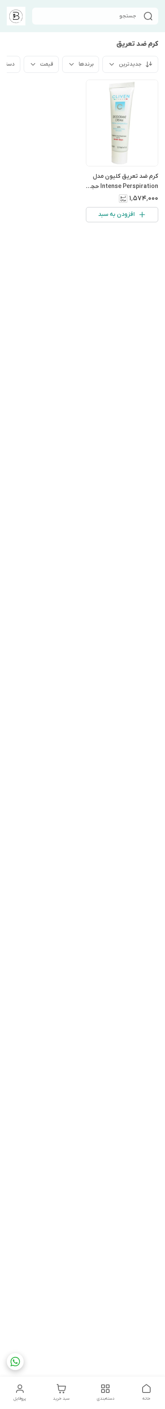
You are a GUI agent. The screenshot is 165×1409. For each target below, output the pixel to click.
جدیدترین (130, 64)
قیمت (46, 64)
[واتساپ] (15, 1361)
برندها (86, 64)
